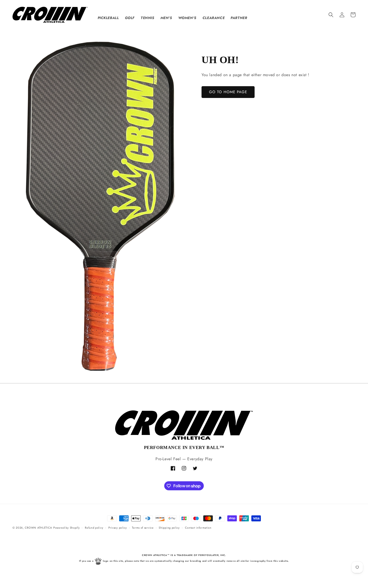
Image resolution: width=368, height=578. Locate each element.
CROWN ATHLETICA (38, 528)
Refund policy (94, 528)
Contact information (198, 528)
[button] (330, 14)
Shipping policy (169, 528)
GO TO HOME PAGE (228, 92)
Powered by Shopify (66, 528)
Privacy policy (117, 528)
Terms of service (142, 528)
